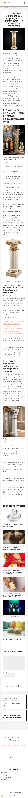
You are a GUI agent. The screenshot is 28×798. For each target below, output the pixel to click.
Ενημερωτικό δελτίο (7, 782)
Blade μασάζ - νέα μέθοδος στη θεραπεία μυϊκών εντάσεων (13, 548)
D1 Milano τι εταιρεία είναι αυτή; (13, 618)
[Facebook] (8, 757)
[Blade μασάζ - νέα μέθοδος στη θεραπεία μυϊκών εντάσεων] (14, 537)
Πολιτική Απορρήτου (7, 777)
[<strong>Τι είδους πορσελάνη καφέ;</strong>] (14, 523)
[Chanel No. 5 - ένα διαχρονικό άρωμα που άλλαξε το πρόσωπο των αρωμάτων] (14, 560)
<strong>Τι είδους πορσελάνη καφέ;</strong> (13, 525)
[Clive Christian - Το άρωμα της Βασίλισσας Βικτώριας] (14, 584)
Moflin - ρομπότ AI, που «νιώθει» (13, 639)
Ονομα (5, 672)
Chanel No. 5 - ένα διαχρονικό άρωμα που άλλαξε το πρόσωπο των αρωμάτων (13, 572)
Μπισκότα (4, 779)
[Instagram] (11, 757)
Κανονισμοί (4, 775)
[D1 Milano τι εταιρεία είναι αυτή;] (14, 607)
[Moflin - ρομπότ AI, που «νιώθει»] (14, 629)
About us (4, 772)
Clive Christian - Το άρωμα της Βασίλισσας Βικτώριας (13, 595)
